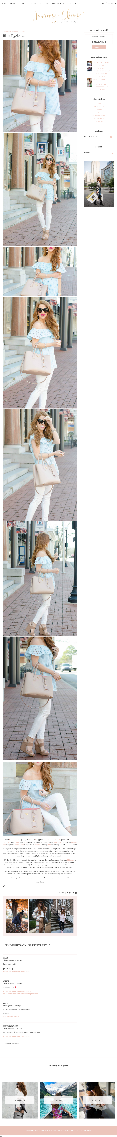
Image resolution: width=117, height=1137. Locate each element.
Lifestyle (44, 3)
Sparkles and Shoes (11, 1016)
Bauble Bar (19, 845)
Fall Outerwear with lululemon (17, 916)
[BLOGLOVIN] (103, 3)
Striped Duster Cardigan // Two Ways (40, 915)
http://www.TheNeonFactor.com (16, 971)
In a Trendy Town (10, 1026)
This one (70, 860)
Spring (22, 31)
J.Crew (99, 110)
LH (90, 1130)
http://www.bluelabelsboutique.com (18, 991)
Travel (33, 3)
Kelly (5, 1003)
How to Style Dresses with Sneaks (102, 87)
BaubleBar (99, 107)
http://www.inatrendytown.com (16, 1036)
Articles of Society (53, 840)
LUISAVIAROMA (99, 116)
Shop (67, 1130)
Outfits (23, 3)
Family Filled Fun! (101, 79)
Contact (75, 1130)
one (55, 842)
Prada (16, 842)
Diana (5, 958)
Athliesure (62, 916)
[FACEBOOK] (106, 3)
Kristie (6, 981)
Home (4, 3)
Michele (38, 845)
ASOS (99, 104)
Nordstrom (99, 118)
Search (73, 3)
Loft (99, 113)
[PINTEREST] (112, 3)
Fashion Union (15, 840)
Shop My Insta (58, 3)
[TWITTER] (115, 3)
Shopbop (99, 121)
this (30, 840)
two (59, 842)
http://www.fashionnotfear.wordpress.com (21, 994)
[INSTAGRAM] (109, 3)
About (13, 3)
